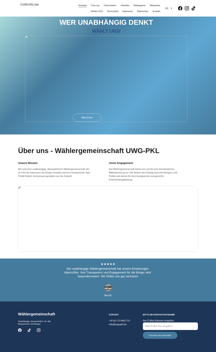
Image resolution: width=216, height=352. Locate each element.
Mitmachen (155, 5)
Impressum (128, 11)
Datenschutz (142, 11)
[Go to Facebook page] (181, 8)
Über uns (95, 5)
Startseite (82, 5)
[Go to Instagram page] (188, 8)
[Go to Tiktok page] (193, 8)
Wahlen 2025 (97, 11)
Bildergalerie (139, 5)
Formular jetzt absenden (160, 335)
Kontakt (156, 11)
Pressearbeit (112, 11)
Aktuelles (124, 5)
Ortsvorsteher (110, 5)
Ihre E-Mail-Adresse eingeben (158, 320)
